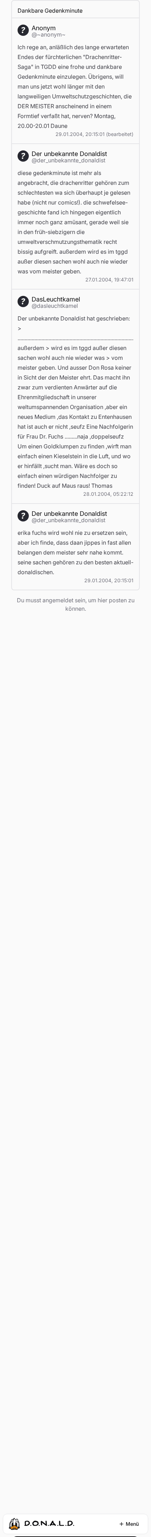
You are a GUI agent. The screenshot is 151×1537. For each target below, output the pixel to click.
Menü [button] (132, 1524)
